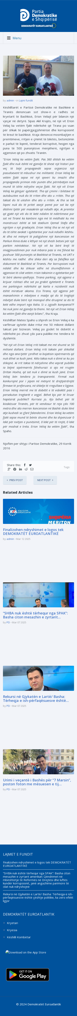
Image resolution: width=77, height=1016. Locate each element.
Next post (44, 480)
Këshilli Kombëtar (19, 937)
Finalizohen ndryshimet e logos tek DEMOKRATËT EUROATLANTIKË (33, 532)
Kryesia (12, 930)
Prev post (16, 480)
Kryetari (12, 923)
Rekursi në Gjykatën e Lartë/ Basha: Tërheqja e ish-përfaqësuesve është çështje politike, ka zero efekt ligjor (34, 699)
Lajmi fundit (26, 100)
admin (10, 100)
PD (8, 622)
